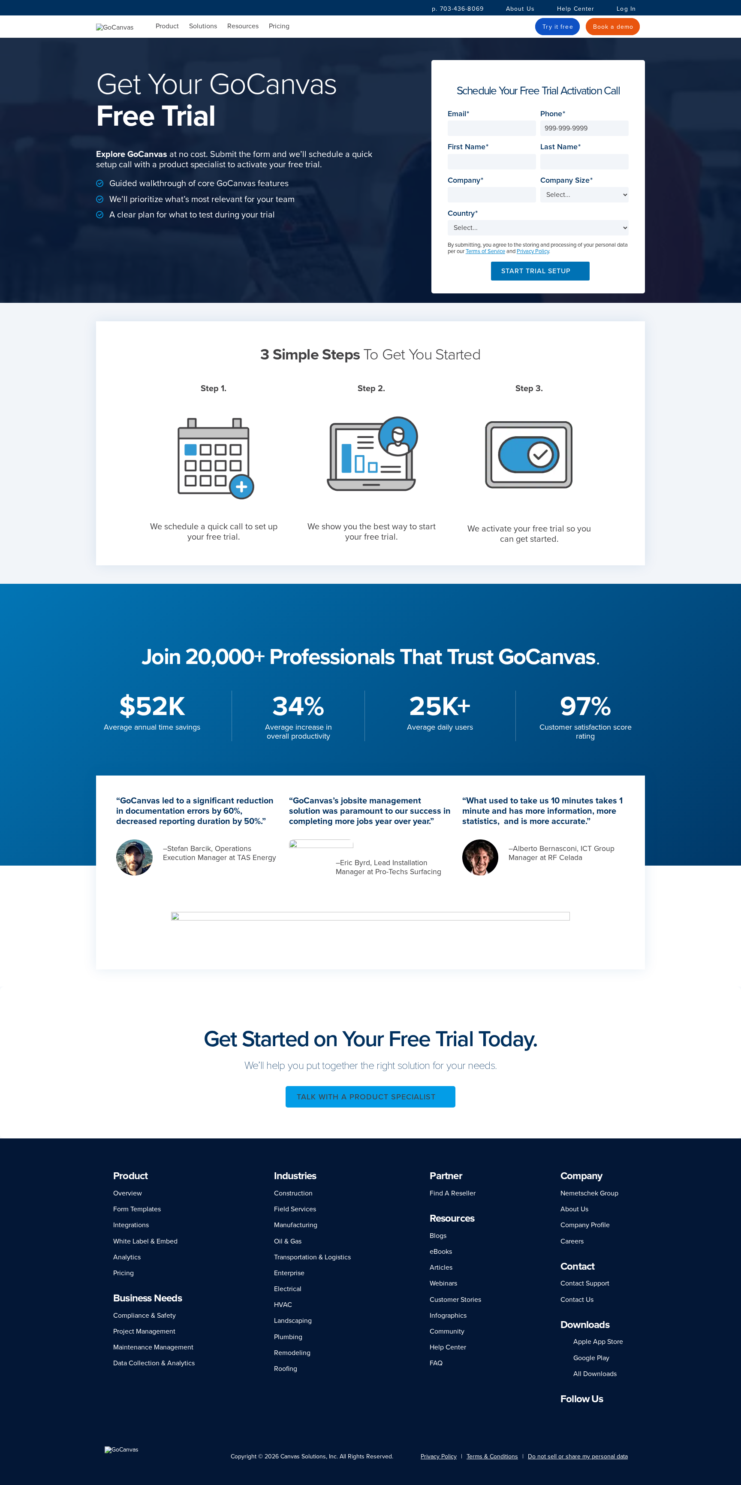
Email (459, 113)
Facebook (575, 1416)
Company (466, 180)
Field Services (295, 1209)
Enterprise (289, 1273)
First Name (469, 146)
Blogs (438, 1235)
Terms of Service (485, 251)
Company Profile (585, 1225)
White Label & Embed (145, 1241)
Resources (243, 26)
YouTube (617, 1416)
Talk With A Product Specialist (366, 1097)
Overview (127, 1193)
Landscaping (293, 1320)
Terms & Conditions (492, 1456)
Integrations (131, 1225)
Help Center (575, 8)
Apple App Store (598, 1341)
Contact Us (576, 1299)
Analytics (127, 1257)
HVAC (283, 1305)
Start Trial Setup (536, 271)
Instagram (587, 1416)
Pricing (279, 26)
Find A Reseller (453, 1193)
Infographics (448, 1315)
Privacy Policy (533, 251)
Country (464, 213)
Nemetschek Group (589, 1193)
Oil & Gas (287, 1241)
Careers (572, 1241)
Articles (441, 1267)
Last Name (561, 146)
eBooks (441, 1251)
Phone (553, 113)
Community (447, 1331)
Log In (626, 8)
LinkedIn (564, 1416)
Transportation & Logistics (312, 1257)
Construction (293, 1193)
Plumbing (288, 1337)
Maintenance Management (153, 1347)
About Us (520, 8)
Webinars (443, 1283)
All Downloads (595, 1374)
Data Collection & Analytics (154, 1363)
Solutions (203, 26)
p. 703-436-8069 (458, 8)
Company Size (567, 180)
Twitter (601, 1416)
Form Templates (137, 1209)
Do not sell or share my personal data (578, 1456)
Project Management (144, 1331)
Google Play (591, 1358)
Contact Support (584, 1283)
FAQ (436, 1363)
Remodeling (292, 1353)
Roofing (285, 1368)
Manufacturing (295, 1225)
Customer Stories (455, 1299)
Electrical (287, 1289)
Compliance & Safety (144, 1315)
